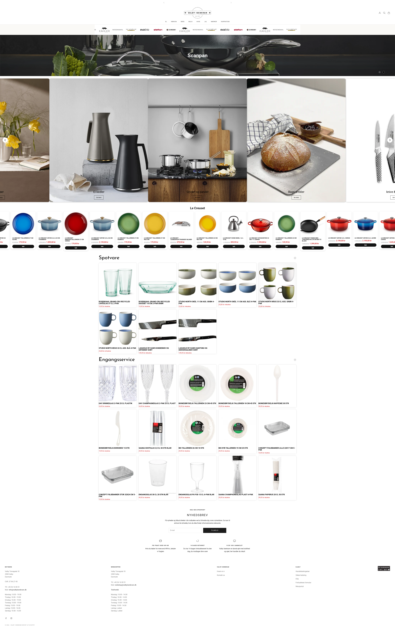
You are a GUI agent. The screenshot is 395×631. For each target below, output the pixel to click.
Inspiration (225, 21)
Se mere (98, 197)
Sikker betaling (301, 575)
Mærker (214, 21)
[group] (197, 55)
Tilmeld (214, 530)
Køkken (174, 21)
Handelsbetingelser (303, 571)
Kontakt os (221, 575)
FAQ (297, 579)
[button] (380, 72)
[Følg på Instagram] (11, 618)
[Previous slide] (5, 140)
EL (166, 21)
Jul (205, 21)
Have (198, 21)
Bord (182, 21)
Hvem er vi (221, 571)
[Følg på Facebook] (6, 618)
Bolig (190, 21)
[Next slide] (389, 140)
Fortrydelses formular (303, 583)
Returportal (300, 586)
